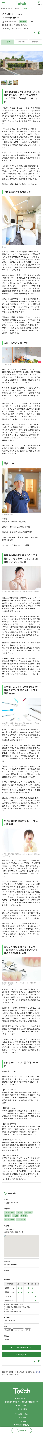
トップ (7, 42)
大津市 (17, 8)
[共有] (35, 32)
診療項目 (21, 42)
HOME (3, 8)
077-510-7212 (9, 1320)
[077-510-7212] (21, 1430)
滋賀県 (10, 8)
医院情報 (35, 42)
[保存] (39, 32)
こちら (38, 1372)
